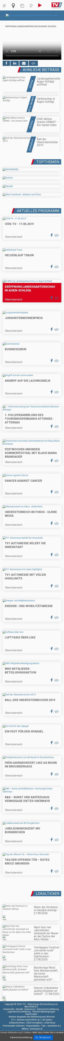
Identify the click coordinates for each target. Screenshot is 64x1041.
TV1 (13, 1020)
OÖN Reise (49, 1023)
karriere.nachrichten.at (28, 1020)
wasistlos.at (53, 1026)
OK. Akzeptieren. (43, 1037)
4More (25, 1029)
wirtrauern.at (36, 1029)
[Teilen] (23, 63)
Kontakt (19, 1009)
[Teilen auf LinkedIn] (14, 63)
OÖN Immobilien (34, 1023)
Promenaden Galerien (13, 1026)
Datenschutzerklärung (48, 1009)
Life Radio (46, 1020)
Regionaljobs (32, 1026)
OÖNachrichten (16, 1023)
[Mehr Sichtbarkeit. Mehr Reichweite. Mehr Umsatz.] (32, 15)
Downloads (8, 1009)
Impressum (30, 1009)
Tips (43, 1026)
